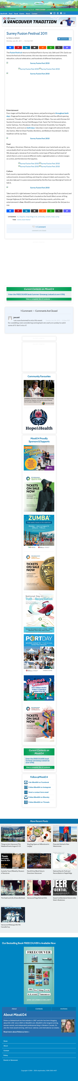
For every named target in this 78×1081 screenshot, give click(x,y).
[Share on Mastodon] (67, 47)
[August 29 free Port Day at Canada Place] (39, 653)
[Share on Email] (34, 47)
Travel (16, 14)
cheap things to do (31, 217)
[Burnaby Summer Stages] (39, 457)
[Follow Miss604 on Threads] (58, 13)
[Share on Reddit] (42, 47)
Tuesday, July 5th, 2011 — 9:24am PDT (58, 320)
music (53, 217)
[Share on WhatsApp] (50, 47)
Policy (6, 1055)
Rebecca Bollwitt (14, 38)
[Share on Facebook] (10, 47)
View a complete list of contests (38, 299)
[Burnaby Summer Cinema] (39, 688)
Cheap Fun (22, 217)
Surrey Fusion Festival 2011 (26, 33)
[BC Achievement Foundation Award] (39, 493)
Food (10, 14)
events (19, 220)
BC (18, 217)
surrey (57, 217)
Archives (63, 1009)
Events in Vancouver (11, 1060)
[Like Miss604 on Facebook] (61, 13)
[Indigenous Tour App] (39, 392)
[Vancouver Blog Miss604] (39, 3)
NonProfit (3, 14)
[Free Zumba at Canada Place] (39, 532)
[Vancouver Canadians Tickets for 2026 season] (39, 21)
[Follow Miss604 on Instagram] (55, 13)
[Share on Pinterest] (18, 47)
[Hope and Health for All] (39, 420)
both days (31, 128)
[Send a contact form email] (65, 13)
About (28, 14)
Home (6, 1041)
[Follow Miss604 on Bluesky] (51, 13)
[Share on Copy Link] (59, 47)
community (41, 217)
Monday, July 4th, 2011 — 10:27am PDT (19, 41)
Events (22, 14)
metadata (39, 214)
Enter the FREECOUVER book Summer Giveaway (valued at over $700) (36, 294)
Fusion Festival (16, 52)
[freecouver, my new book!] (39, 1004)
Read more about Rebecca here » (16, 1032)
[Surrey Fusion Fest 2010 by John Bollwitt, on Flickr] (39, 64)
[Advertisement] (39, 262)
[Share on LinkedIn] (26, 47)
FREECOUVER (40, 10)
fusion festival (26, 220)
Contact (34, 14)
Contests (39, 1009)
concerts (48, 217)
